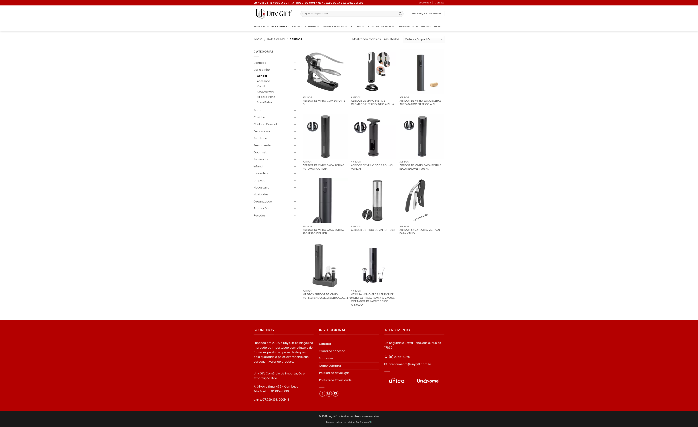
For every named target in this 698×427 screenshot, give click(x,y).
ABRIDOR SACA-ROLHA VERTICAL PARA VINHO (420, 231)
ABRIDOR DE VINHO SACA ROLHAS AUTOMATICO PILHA (323, 167)
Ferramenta (262, 145)
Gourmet (260, 152)
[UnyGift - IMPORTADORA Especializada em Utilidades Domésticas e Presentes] (274, 14)
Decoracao (357, 26)
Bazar (296, 26)
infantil (258, 166)
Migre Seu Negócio (359, 422)
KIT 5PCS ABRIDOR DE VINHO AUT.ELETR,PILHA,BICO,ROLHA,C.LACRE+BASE (329, 296)
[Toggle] (295, 63)
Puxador (259, 215)
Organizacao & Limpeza (412, 26)
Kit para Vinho (266, 97)
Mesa (437, 26)
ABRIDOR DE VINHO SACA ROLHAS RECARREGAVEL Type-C (420, 167)
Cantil (261, 86)
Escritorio (260, 138)
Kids (371, 26)
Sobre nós (425, 2)
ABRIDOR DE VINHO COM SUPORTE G (324, 102)
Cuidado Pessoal (333, 26)
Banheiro (260, 26)
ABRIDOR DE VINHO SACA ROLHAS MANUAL (372, 167)
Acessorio (263, 81)
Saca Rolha (264, 102)
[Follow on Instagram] (329, 394)
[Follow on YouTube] (335, 394)
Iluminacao (261, 159)
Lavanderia (261, 173)
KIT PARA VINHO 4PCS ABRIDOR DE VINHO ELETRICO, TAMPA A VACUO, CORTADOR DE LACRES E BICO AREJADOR (373, 299)
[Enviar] (400, 14)
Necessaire (384, 26)
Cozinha (311, 26)
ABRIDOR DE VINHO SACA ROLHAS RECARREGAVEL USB (323, 231)
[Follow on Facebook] (322, 394)
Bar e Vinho (279, 26)
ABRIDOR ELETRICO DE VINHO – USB (373, 230)
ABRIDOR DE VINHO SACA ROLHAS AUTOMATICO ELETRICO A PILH (420, 102)
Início (258, 39)
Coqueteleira (265, 91)
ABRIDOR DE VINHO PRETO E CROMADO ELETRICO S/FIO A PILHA (372, 102)
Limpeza (259, 180)
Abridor (262, 76)
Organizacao (263, 201)
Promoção (261, 208)
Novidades (261, 194)
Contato (439, 2)
